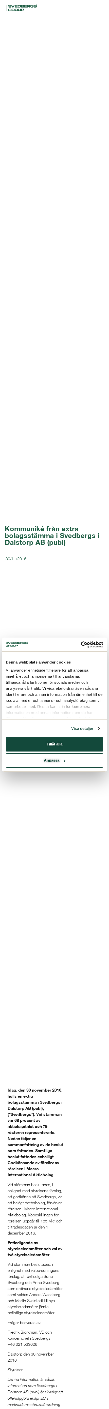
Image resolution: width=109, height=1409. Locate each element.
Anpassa (51, 760)
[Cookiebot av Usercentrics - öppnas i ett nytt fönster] (81, 644)
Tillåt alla (54, 744)
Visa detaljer (82, 728)
